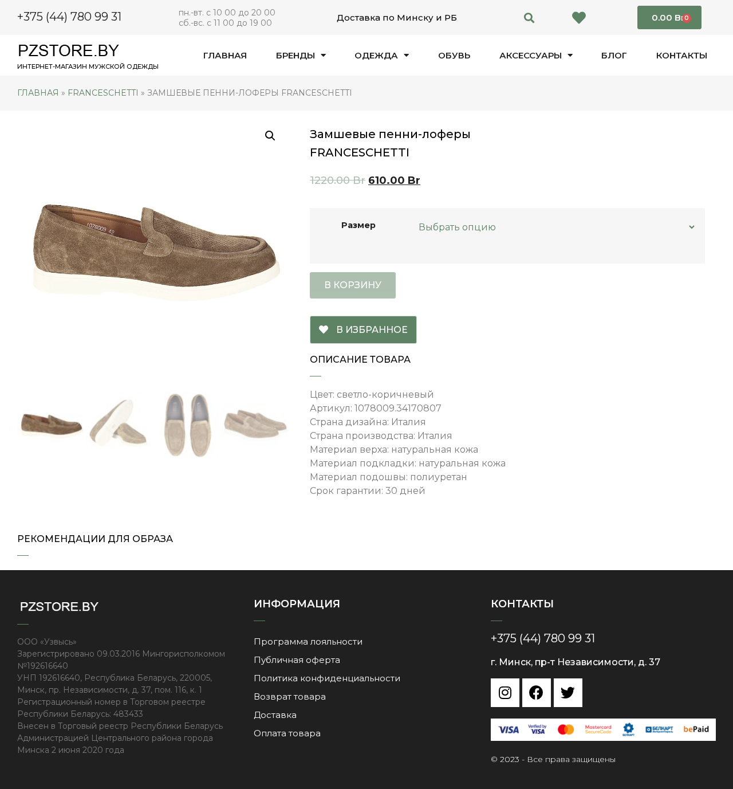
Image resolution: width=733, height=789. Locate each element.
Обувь (454, 55)
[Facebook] (536, 692)
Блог (614, 55)
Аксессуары (530, 55)
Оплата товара (287, 733)
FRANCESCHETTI (103, 93)
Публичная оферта (297, 659)
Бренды (295, 55)
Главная (225, 55)
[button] (529, 17)
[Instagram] (505, 692)
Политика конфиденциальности (327, 678)
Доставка (275, 714)
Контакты (681, 55)
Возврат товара (290, 696)
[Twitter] (568, 692)
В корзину (352, 285)
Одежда (376, 55)
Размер (358, 225)
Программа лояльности (308, 641)
